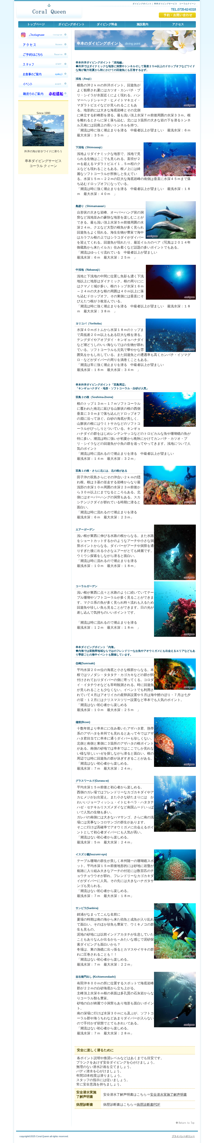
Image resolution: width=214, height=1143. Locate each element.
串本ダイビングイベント (43, 83)
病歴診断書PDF (148, 1104)
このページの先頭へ (186, 1122)
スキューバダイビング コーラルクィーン (49, 11)
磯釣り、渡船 (43, 93)
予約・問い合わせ (177, 15)
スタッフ (43, 64)
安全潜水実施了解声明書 (168, 1094)
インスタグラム (43, 34)
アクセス (43, 44)
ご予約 (43, 54)
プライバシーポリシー (183, 1136)
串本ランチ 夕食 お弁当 (43, 74)
